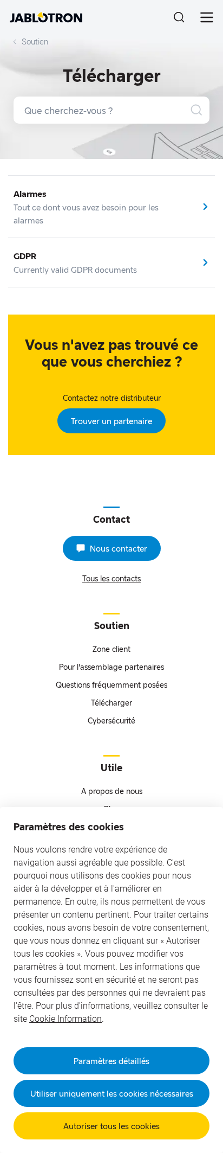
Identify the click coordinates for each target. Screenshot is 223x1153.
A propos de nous (111, 791)
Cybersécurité (111, 720)
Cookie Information (65, 1019)
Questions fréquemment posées (111, 684)
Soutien (35, 42)
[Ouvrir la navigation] (207, 17)
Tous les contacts (111, 578)
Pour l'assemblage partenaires (111, 666)
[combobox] (111, 110)
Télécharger (111, 702)
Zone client (111, 649)
